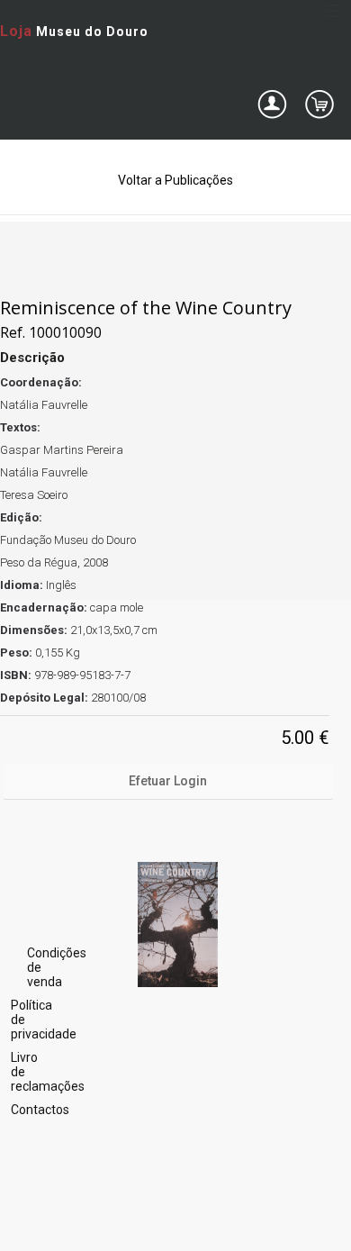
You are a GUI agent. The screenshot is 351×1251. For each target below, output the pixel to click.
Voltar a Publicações (175, 180)
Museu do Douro (74, 31)
